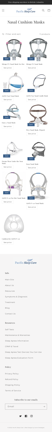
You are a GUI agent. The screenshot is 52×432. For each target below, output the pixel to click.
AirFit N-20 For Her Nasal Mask (13, 198)
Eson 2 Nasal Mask (8, 123)
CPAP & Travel (11, 346)
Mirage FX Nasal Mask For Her (13, 64)
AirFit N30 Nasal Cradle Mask (37, 96)
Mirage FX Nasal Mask (34, 64)
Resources (10, 291)
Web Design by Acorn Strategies (34, 427)
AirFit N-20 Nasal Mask (35, 203)
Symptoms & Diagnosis (16, 297)
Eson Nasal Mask (32, 164)
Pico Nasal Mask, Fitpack (35, 130)
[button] (3, 10)
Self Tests (9, 329)
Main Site (9, 279)
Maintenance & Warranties (17, 335)
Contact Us (10, 314)
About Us (9, 285)
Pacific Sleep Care (17, 427)
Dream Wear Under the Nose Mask (12, 162)
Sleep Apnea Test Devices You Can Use (23, 352)
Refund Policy (11, 379)
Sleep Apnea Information (17, 341)
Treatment (10, 302)
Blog (7, 308)
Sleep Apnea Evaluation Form (19, 358)
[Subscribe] (44, 407)
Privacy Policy (12, 374)
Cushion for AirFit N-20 (11, 239)
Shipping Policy (12, 385)
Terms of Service (13, 390)
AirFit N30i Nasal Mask (10, 96)
